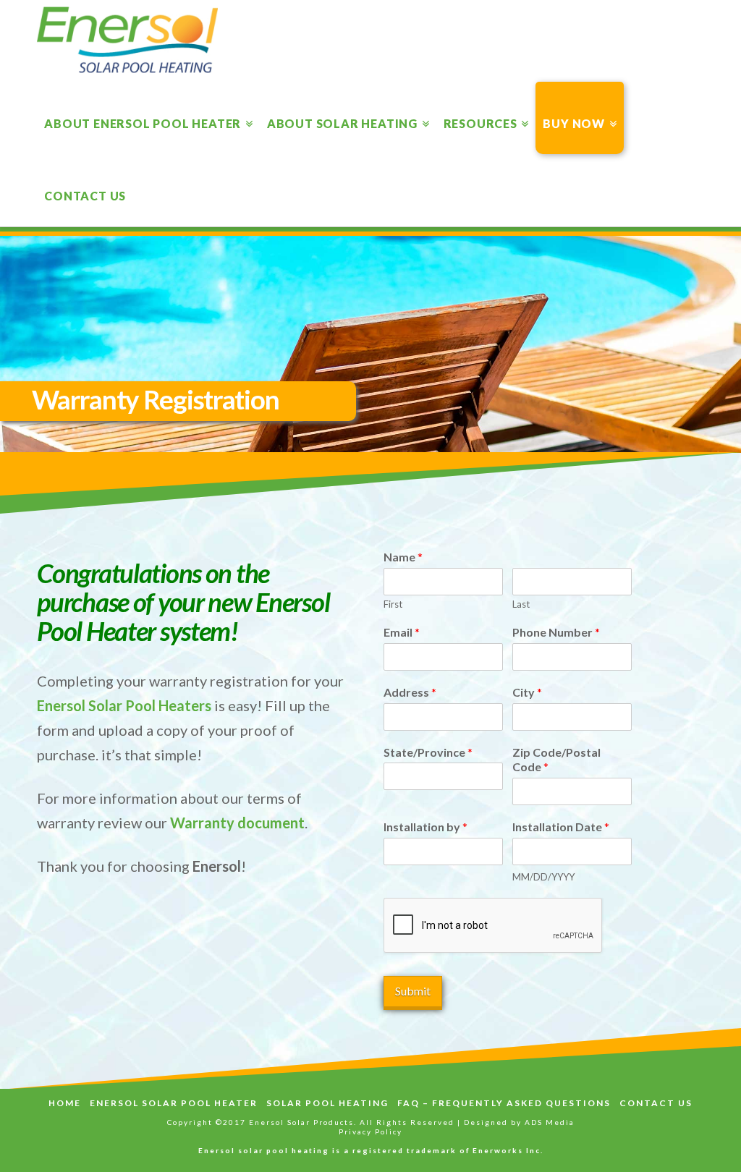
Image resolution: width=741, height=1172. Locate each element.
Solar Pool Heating (327, 1102)
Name (403, 557)
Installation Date (560, 826)
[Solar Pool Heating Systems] (127, 40)
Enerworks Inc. (508, 1150)
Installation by (425, 826)
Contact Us (656, 1102)
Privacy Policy (370, 1131)
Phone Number (556, 632)
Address (410, 692)
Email (402, 632)
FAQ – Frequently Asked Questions (504, 1102)
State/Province (428, 752)
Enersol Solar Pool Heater (174, 1102)
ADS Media (550, 1122)
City (527, 692)
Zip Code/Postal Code (556, 759)
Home (64, 1102)
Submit (413, 991)
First (393, 604)
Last (521, 604)
